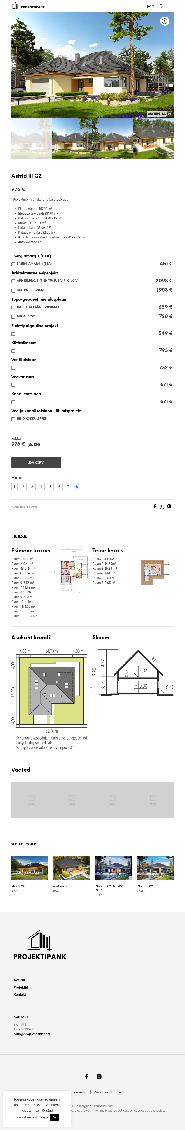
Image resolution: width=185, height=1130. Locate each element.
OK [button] (54, 1117)
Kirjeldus (19, 536)
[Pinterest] (170, 507)
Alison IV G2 (145, 886)
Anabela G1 (60, 886)
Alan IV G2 (18, 886)
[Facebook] (156, 507)
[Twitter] (163, 507)
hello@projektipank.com (32, 1034)
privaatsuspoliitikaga (32, 1117)
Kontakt (20, 994)
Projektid (21, 987)
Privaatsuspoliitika (108, 1092)
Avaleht (19, 980)
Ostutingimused (75, 1092)
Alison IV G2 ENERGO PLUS (109, 888)
